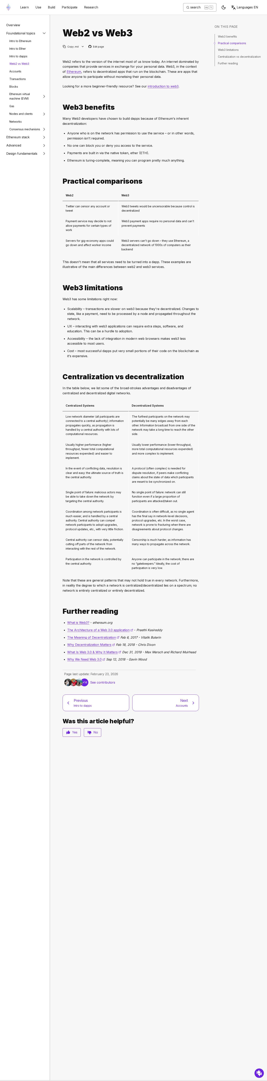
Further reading (228, 63)
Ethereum (74, 72)
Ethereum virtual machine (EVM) (19, 96)
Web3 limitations (228, 49)
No (95, 732)
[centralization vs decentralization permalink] (61, 377)
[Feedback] (259, 1073)
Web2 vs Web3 (19, 63)
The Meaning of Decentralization (93, 637)
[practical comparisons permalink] (61, 181)
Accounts (15, 71)
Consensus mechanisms (24, 129)
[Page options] (82, 46)
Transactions (17, 79)
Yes (74, 732)
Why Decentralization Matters (91, 645)
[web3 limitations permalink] (61, 288)
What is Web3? (78, 623)
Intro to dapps (18, 56)
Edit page (96, 47)
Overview (13, 25)
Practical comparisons (232, 43)
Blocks (13, 86)
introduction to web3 (163, 86)
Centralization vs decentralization (239, 56)
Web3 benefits (227, 36)
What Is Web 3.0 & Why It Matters (94, 652)
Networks (15, 121)
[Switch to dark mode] (223, 7)
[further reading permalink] (61, 611)
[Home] (8, 7)
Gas (11, 106)
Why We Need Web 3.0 (86, 659)
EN (247, 7)
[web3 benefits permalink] (61, 107)
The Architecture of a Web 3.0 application (100, 630)
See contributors (102, 682)
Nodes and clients (21, 113)
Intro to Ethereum (20, 41)
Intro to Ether (17, 48)
